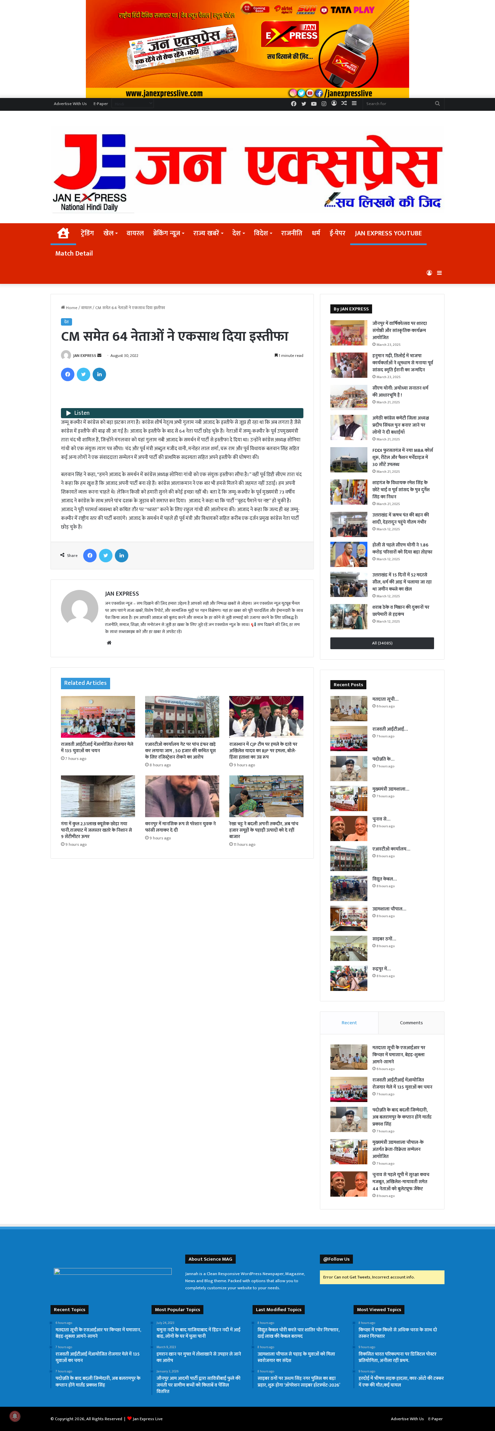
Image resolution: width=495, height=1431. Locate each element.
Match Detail (74, 253)
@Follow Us (336, 1259)
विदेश (261, 233)
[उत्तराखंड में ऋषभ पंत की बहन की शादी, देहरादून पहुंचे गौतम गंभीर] (348, 524)
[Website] (109, 643)
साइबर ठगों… (384, 939)
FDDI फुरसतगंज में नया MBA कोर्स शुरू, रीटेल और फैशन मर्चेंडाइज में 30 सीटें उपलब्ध (402, 457)
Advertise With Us (70, 103)
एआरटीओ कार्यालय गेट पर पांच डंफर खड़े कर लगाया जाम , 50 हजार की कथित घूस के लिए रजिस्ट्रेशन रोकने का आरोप (180, 750)
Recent (349, 1023)
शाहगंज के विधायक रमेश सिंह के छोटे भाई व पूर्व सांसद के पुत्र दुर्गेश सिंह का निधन (401, 490)
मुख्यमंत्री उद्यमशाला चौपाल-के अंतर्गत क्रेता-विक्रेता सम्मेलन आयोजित (398, 1149)
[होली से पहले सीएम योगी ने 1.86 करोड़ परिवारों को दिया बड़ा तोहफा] (348, 554)
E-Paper (101, 103)
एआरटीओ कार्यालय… (391, 849)
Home (71, 307)
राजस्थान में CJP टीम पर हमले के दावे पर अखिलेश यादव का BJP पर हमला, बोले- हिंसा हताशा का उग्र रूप (263, 750)
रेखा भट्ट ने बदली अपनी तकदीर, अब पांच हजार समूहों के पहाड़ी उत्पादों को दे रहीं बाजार (263, 830)
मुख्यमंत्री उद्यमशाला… (390, 789)
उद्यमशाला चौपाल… (389, 909)
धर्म (316, 233)
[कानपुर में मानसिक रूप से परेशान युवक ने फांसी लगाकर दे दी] (182, 796)
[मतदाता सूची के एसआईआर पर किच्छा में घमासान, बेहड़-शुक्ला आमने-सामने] (348, 708)
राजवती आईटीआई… (390, 729)
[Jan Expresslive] (247, 169)
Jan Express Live (148, 1419)
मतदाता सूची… (385, 699)
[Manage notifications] (14, 1416)
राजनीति (291, 233)
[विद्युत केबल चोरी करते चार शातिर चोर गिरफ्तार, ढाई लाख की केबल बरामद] (348, 888)
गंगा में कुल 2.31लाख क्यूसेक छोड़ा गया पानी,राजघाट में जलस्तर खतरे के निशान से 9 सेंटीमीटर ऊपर (96, 830)
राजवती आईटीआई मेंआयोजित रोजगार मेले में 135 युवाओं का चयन (97, 747)
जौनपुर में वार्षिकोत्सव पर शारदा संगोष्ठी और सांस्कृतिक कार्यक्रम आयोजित (399, 330)
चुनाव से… (381, 819)
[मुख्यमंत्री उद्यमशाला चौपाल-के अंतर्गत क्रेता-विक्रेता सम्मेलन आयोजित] (348, 798)
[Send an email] (99, 355)
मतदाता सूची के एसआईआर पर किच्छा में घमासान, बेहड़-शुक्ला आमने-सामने (398, 1055)
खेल (108, 233)
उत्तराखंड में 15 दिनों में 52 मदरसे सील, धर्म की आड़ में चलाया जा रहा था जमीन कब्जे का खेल (402, 582)
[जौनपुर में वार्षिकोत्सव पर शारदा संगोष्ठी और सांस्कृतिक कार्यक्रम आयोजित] (348, 332)
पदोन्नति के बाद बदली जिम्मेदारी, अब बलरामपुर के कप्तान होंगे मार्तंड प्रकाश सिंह (402, 1117)
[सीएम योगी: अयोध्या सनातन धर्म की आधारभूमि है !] (348, 397)
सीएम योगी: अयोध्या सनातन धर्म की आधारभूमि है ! (400, 391)
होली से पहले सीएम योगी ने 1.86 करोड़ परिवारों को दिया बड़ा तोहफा (402, 548)
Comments (411, 1023)
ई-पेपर (337, 233)
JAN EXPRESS (84, 355)
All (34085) (382, 643)
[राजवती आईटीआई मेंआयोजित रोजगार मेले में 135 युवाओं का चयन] (98, 717)
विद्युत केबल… (384, 879)
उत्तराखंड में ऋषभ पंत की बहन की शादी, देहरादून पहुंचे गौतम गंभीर (400, 518)
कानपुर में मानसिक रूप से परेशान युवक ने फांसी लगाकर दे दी (180, 827)
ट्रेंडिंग (87, 233)
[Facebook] (67, 374)
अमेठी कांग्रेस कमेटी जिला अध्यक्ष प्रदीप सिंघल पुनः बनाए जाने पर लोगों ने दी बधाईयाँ (400, 425)
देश (236, 233)
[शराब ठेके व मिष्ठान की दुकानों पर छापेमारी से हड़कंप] (348, 616)
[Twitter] (83, 374)
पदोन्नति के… (383, 759)
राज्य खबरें (206, 233)
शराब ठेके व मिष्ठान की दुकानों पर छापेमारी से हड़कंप (400, 610)
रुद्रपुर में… (381, 969)
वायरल (135, 233)
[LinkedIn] (99, 374)
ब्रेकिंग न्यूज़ (166, 233)
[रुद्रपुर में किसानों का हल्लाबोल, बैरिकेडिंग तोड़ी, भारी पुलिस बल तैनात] (348, 978)
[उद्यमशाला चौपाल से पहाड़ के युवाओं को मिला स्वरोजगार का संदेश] (348, 918)
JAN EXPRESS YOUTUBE (388, 233)
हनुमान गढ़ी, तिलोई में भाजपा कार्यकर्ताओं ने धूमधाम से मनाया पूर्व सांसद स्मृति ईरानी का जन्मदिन (402, 363)
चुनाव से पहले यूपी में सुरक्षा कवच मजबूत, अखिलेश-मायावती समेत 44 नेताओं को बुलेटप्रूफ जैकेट (400, 1182)
